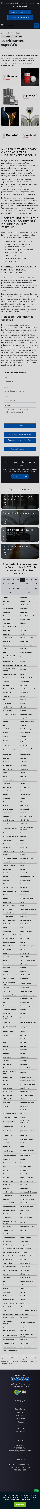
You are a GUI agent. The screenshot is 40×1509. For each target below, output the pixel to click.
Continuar (20, 1504)
